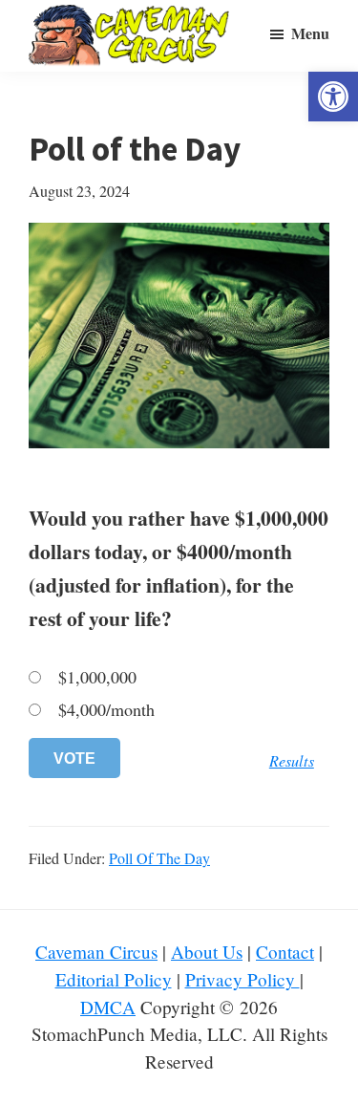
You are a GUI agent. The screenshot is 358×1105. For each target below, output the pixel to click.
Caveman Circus (96, 952)
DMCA (108, 1007)
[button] (333, 96)
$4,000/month (106, 710)
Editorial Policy (113, 979)
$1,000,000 (97, 677)
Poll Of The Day (159, 858)
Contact (285, 952)
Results (291, 760)
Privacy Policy (242, 979)
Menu (310, 33)
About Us (206, 952)
